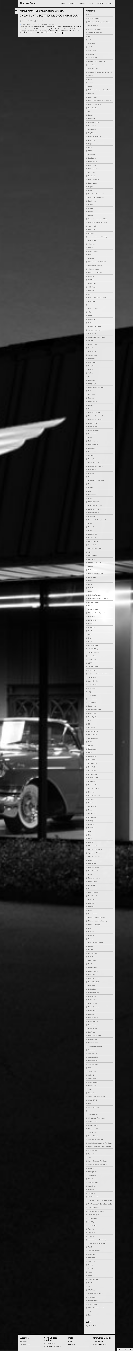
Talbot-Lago (91, 1193)
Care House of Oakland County (97, 222)
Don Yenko (91, 448)
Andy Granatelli (93, 68)
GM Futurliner (92, 555)
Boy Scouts (91, 176)
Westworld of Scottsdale (95, 1293)
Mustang (91, 824)
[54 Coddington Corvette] (37, 25)
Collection (91, 323)
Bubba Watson (92, 183)
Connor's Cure (92, 344)
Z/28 (89, 1311)
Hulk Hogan (91, 616)
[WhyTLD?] (99, 3)
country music (92, 355)
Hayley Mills (92, 577)
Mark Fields (91, 767)
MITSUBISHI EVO (94, 795)
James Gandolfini (93, 652)
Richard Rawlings (93, 992)
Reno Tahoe (91, 975)
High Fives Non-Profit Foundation (98, 598)
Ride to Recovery (93, 1007)
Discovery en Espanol (95, 419)
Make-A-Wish (92, 760)
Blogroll (90, 144)
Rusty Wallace (92, 1039)
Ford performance (93, 512)
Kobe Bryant (92, 717)
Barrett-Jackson (93, 97)
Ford (89, 491)
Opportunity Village (94, 853)
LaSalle (90, 742)
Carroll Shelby (92, 226)
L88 (89, 720)
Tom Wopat (91, 1222)
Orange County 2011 (94, 856)
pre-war (90, 949)
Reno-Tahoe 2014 (93, 982)
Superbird (91, 1189)
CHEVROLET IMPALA (95, 272)
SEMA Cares (92, 1071)
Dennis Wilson (92, 401)
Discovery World (93, 426)
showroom (91, 1111)
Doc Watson (92, 434)
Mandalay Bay (92, 763)
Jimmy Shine (92, 677)
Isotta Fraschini (93, 645)
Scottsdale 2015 (93, 1064)
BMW (90, 147)
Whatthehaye (92, 1297)
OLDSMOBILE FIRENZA (95, 849)
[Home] (63, 3)
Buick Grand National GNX (96, 194)
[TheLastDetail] (28, 3)
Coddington (91, 319)
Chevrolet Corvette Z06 (95, 265)
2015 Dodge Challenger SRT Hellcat (99, 22)
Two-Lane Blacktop (94, 1250)
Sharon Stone (92, 1086)
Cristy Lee (91, 366)
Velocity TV (91, 1268)
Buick (90, 190)
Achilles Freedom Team (95, 32)
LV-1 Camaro (92, 756)
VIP (89, 1286)
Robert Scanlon (93, 1021)
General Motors (93, 545)
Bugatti (90, 187)
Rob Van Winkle (93, 1018)
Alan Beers (91, 43)
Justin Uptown (92, 702)
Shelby (90, 1089)
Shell (89, 1104)
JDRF (90, 663)
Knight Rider (92, 713)
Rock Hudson (92, 1025)
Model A (90, 803)
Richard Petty (92, 989)
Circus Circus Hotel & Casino (97, 298)
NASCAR (91, 828)
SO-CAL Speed (93, 1129)
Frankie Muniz (92, 527)
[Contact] (109, 3)
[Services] (81, 3)
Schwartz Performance (95, 1046)
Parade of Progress (94, 878)
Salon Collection (93, 1043)
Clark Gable (91, 301)
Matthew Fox (92, 770)
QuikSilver (91, 957)
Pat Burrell (91, 885)
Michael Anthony (93, 785)
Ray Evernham (92, 967)
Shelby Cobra (92, 1093)
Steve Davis (92, 1175)
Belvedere (91, 115)
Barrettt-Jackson (93, 108)
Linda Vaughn (92, 749)
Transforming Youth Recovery (97, 1240)
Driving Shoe (92, 459)
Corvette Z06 (92, 351)
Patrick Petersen (93, 889)
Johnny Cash (92, 688)
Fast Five (91, 473)
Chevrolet (91, 258)
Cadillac (90, 208)
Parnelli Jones (92, 881)
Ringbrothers (92, 1010)
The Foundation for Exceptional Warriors (100, 1200)
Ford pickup (91, 516)
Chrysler (90, 294)
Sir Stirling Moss (93, 1125)
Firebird (90, 487)
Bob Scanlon (92, 158)
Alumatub (91, 54)
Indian (90, 634)
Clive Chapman (92, 308)
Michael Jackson (93, 788)
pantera (90, 874)
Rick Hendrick (92, 1000)
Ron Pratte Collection (94, 1035)
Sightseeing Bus (93, 1114)
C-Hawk (90, 204)
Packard (90, 860)
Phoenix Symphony (94, 924)
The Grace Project (93, 1207)
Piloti (89, 928)
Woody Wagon (92, 1304)
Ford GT (90, 498)
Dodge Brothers (93, 441)
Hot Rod (90, 606)
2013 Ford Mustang (94, 18)
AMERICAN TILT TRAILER (96, 61)
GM (89, 552)
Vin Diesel (91, 1283)
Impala (90, 631)
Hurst (90, 624)
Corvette (90, 348)
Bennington (91, 118)
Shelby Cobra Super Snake (96, 1096)
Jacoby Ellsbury (93, 649)
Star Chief (91, 1168)
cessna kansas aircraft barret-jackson (99, 237)
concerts (91, 340)
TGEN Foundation (93, 1197)
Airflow (90, 40)
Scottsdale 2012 (93, 1053)
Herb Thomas (92, 588)
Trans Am (91, 1236)
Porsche (90, 946)
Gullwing (90, 566)
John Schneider (93, 681)
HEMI (90, 584)
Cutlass (90, 373)
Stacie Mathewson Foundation (97, 1161)
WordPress (71, 1344)
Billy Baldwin (92, 129)
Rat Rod (90, 964)
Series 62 (91, 1075)
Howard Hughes (93, 609)
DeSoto (90, 405)
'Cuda (90, 15)
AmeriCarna (91, 65)
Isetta (90, 641)
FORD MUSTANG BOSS (95, 505)
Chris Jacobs (92, 287)
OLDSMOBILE (92, 846)
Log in (70, 1341)
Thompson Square (93, 1215)
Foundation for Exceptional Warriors (99, 520)
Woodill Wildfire (93, 1300)
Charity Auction (92, 251)
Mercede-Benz (92, 774)
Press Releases (93, 953)
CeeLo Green (92, 229)
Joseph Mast (92, 695)
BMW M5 (91, 151)
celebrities (91, 233)
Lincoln (90, 745)
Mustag (90, 820)
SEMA (90, 1068)
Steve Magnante (93, 1182)
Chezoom (91, 276)
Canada (90, 215)
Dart (89, 391)
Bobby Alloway (92, 161)
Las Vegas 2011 (93, 731)
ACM (89, 36)
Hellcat (90, 581)
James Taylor (92, 659)
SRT (89, 1157)
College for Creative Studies (96, 337)
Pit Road (91, 932)
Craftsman (91, 358)
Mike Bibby (91, 792)
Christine (91, 290)
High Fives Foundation (95, 595)
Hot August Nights (93, 602)
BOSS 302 (91, 172)
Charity (90, 247)
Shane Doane (92, 1078)
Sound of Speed (93, 1136)
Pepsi (90, 910)
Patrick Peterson (93, 892)
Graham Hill (91, 559)
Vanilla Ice (91, 1261)
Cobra (90, 315)
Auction (90, 79)
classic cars (92, 305)
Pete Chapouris (93, 914)
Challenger (91, 244)
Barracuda (91, 93)
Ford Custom (92, 495)
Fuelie (90, 530)
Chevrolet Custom (93, 269)
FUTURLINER (92, 534)
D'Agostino (91, 380)
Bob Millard (91, 154)
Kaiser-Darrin (92, 706)
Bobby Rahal (92, 165)
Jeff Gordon (91, 670)
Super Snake (92, 1186)
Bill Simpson (92, 126)
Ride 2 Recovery (93, 1003)
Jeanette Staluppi (93, 667)
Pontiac (90, 939)
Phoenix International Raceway (97, 921)
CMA (89, 312)
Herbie (90, 591)
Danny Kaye (92, 383)
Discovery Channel (94, 412)
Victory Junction (93, 1279)
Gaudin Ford (92, 538)
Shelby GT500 (92, 1100)
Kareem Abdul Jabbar (94, 709)
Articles (90, 75)
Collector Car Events (94, 326)
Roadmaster (92, 1014)
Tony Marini (91, 1232)
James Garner (92, 656)
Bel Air (90, 111)
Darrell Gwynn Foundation (96, 387)
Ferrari (90, 477)
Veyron (90, 1275)
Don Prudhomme (93, 444)
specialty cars (92, 1150)
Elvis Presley (92, 469)
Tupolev (90, 1247)
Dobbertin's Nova (93, 430)
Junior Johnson (92, 699)
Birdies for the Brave (94, 136)
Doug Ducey (92, 452)
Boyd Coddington (93, 179)
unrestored (91, 1257)
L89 (89, 724)
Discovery (91, 409)
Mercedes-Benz (93, 777)
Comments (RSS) (25, 1344)
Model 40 (91, 799)
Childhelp (91, 280)
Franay (90, 523)
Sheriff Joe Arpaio (93, 1107)
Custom (90, 369)
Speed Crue (91, 1154)
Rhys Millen (91, 985)
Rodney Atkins (92, 1028)
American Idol (92, 58)
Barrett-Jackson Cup (94, 104)
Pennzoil (91, 906)
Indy (89, 638)
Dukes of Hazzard (93, 462)
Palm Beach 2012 (93, 867)
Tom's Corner (92, 1225)
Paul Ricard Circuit (94, 896)
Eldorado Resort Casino (95, 466)
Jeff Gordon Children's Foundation (98, 674)
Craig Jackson (92, 362)
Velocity (90, 1265)
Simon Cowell (92, 1121)
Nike (89, 835)
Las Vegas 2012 (93, 735)
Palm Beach (92, 863)
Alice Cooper (92, 50)
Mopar (90, 810)
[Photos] (90, 3)
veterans (91, 1272)
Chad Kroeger (92, 240)
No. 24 (90, 838)
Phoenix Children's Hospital (96, 917)
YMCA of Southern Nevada (96, 1308)
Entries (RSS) (24, 1341)
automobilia (91, 83)
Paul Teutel (91, 899)
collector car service (94, 330)
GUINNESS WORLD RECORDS (98, 563)
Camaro (90, 212)
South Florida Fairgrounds (96, 1139)
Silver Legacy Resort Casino (96, 1118)
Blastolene (91, 140)
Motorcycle (91, 813)
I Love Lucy (91, 627)
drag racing (91, 455)
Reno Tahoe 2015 (93, 978)
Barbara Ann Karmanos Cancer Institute (100, 90)
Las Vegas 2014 (93, 738)
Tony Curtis (91, 1229)
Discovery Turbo (93, 423)
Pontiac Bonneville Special (96, 942)
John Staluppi (92, 684)
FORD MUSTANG (93, 502)
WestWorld (91, 1290)
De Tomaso (91, 394)
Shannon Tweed (93, 1082)
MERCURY (91, 781)
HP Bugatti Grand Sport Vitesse (98, 613)
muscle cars (92, 817)
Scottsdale (91, 1050)
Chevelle (91, 255)
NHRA (90, 831)
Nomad (90, 842)
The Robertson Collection (95, 1211)
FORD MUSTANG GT (94, 509)
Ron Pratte (91, 1032)
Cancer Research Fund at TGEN (98, 219)
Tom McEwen (92, 1218)
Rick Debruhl (92, 996)
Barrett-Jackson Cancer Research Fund (100, 101)
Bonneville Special (93, 169)
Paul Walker (92, 903)
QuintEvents (92, 960)
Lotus (90, 752)
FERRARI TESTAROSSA (96, 480)
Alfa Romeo (91, 47)
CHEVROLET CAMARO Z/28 (97, 262)
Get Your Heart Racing (95, 548)
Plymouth (91, 935)
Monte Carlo (92, 806)
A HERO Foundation (94, 29)
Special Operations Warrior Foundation (99, 1143)
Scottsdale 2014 (93, 1061)
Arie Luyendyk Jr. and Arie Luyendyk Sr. (100, 72)
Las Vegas (91, 727)
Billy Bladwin (92, 133)
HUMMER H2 (92, 620)
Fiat (89, 484)
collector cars (92, 333)
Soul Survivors (92, 1132)
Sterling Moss (92, 1172)
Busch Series (92, 201)
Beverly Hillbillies (93, 122)
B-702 (90, 86)
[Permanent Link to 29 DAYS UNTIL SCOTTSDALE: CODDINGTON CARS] (49, 15)
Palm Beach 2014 (93, 871)
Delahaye (91, 398)
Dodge (90, 437)
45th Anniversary (93, 25)
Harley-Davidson (93, 570)
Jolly (89, 692)
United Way (91, 1254)
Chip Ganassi (92, 283)
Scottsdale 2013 (93, 1057)
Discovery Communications (96, 416)
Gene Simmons (93, 541)
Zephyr (90, 1315)
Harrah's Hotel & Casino (95, 573)
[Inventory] (72, 3)
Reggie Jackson (93, 971)
